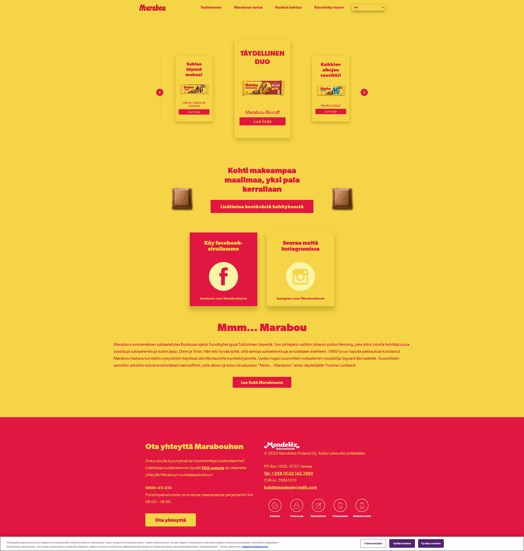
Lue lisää (194, 112)
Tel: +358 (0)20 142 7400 (288, 473)
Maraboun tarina (248, 7)
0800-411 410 (158, 487)
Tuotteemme (211, 7)
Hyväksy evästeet (431, 543)
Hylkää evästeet (402, 543)
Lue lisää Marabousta (262, 382)
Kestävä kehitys (288, 7)
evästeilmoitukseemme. (255, 546)
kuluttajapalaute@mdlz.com (290, 487)
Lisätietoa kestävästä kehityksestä (262, 206)
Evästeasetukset (373, 543)
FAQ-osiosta (213, 467)
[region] (262, 543)
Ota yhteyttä (170, 520)
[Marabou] (170, 7)
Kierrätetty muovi (329, 7)
